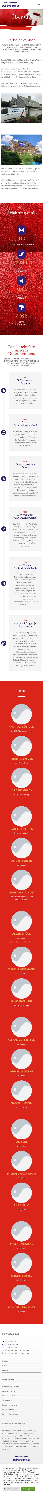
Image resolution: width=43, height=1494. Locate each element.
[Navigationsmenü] (38, 4)
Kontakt (5, 1361)
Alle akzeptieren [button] (27, 1489)
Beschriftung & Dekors (10, 1387)
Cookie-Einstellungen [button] (11, 1489)
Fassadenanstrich (9, 1396)
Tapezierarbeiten (8, 1400)
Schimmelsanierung (10, 1414)
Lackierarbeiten (8, 1409)
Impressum (6, 1370)
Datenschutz (7, 1366)
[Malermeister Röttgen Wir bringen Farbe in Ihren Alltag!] (10, 4)
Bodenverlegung (8, 1391)
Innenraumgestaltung (10, 1405)
